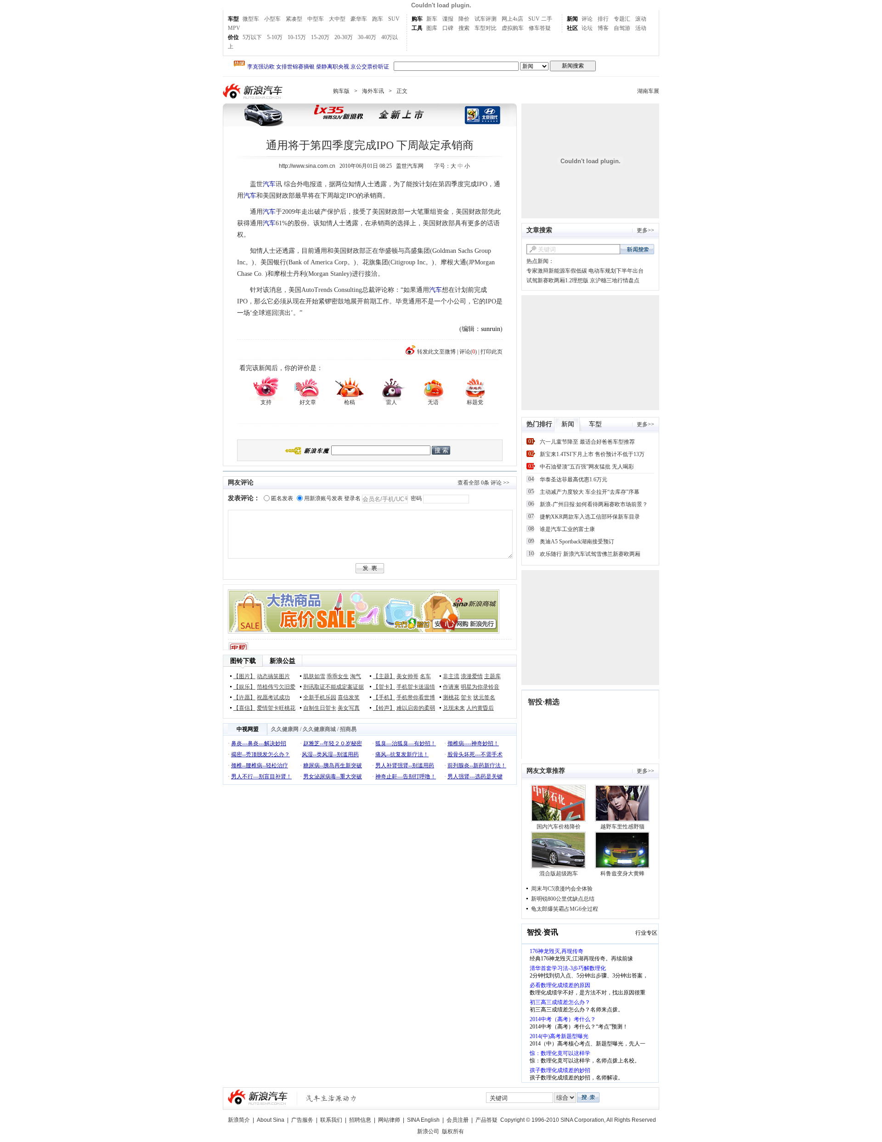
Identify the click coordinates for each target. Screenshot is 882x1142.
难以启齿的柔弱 (415, 708)
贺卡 (466, 697)
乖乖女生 (338, 676)
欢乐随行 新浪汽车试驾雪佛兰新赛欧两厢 (590, 554)
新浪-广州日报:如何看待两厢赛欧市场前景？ (594, 504)
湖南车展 (648, 91)
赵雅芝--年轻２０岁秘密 (332, 743)
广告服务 (302, 1120)
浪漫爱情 (472, 676)
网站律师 (389, 1120)
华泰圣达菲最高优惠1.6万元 (573, 479)
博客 (603, 28)
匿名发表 (282, 498)
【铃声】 (384, 708)
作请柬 (451, 687)
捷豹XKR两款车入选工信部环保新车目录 (590, 517)
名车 (425, 676)
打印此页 (492, 351)
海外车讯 (373, 91)
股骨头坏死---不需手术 (475, 754)
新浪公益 (282, 660)
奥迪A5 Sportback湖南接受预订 (577, 541)
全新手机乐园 (319, 697)
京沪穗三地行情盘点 (614, 280)
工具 (417, 28)
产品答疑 (486, 1120)
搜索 (463, 28)
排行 (603, 19)
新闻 (572, 19)
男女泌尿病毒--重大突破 (332, 776)
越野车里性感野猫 (622, 826)
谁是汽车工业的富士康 (567, 529)
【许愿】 (244, 697)
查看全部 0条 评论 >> (483, 483)
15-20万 (320, 37)
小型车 (272, 19)
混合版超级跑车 (558, 873)
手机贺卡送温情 (415, 687)
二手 (546, 19)
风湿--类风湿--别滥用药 (330, 754)
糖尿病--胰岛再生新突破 (332, 765)
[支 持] (265, 388)
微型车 (251, 19)
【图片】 (244, 676)
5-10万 (275, 37)
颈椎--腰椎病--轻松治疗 (259, 765)
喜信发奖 (349, 697)
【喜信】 (244, 708)
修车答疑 (540, 28)
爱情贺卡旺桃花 (276, 708)
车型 (233, 19)
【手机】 (384, 697)
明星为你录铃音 (480, 687)
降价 (463, 19)
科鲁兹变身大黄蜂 (622, 873)
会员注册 (458, 1120)
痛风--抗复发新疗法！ (402, 754)
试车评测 (486, 19)
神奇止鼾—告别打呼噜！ (405, 776)
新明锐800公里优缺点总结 (562, 899)
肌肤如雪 (314, 676)
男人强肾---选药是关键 (475, 776)
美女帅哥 (407, 676)
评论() (468, 351)
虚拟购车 (513, 28)
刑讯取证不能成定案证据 (333, 687)
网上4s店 (512, 19)
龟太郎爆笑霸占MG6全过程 (564, 909)
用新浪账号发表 (323, 498)
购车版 (341, 91)
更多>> (645, 230)
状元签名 (484, 697)
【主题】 (384, 676)
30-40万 (367, 37)
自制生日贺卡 (319, 708)
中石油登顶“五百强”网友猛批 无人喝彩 (587, 466)
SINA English (423, 1120)
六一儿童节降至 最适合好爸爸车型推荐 (587, 442)
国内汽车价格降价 (559, 826)
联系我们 (331, 1120)
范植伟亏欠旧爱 (276, 687)
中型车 (315, 19)
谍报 (447, 19)
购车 (417, 19)
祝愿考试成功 (273, 697)
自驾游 (622, 28)
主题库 (492, 676)
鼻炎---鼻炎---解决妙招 (258, 743)
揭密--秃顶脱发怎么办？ (260, 754)
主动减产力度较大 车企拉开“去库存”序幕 (589, 492)
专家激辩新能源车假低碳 (556, 271)
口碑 (447, 28)
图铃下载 (243, 660)
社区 (572, 28)
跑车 (377, 19)
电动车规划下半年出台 (616, 271)
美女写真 (349, 708)
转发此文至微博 (436, 351)
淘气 (355, 676)
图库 (431, 28)
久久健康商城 (319, 729)
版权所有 (453, 1131)
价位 (233, 37)
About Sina (270, 1120)
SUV (394, 19)
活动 (640, 28)
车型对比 (486, 28)
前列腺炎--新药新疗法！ (476, 765)
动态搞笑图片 (273, 676)
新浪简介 (239, 1120)
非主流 (451, 676)
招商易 (348, 729)
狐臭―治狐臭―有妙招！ (405, 743)
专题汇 (622, 19)
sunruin (490, 328)
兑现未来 (454, 708)
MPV (234, 28)
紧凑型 (294, 19)
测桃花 (451, 697)
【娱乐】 (244, 687)
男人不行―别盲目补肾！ (261, 776)
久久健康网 (285, 729)
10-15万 (297, 37)
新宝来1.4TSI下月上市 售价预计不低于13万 (592, 454)
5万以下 (252, 37)
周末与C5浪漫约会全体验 (562, 888)
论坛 (587, 28)
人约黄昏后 (480, 708)
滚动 (640, 19)
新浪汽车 (253, 91)
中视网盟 (248, 729)
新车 (431, 19)
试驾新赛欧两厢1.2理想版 (557, 280)
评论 (587, 19)
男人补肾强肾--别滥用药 (404, 765)
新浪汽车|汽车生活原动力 (331, 1098)
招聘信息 (360, 1120)
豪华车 (359, 19)
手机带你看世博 (415, 697)
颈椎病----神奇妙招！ (473, 743)
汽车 (269, 184)
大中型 (337, 19)
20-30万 (343, 37)
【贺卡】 (384, 687)
